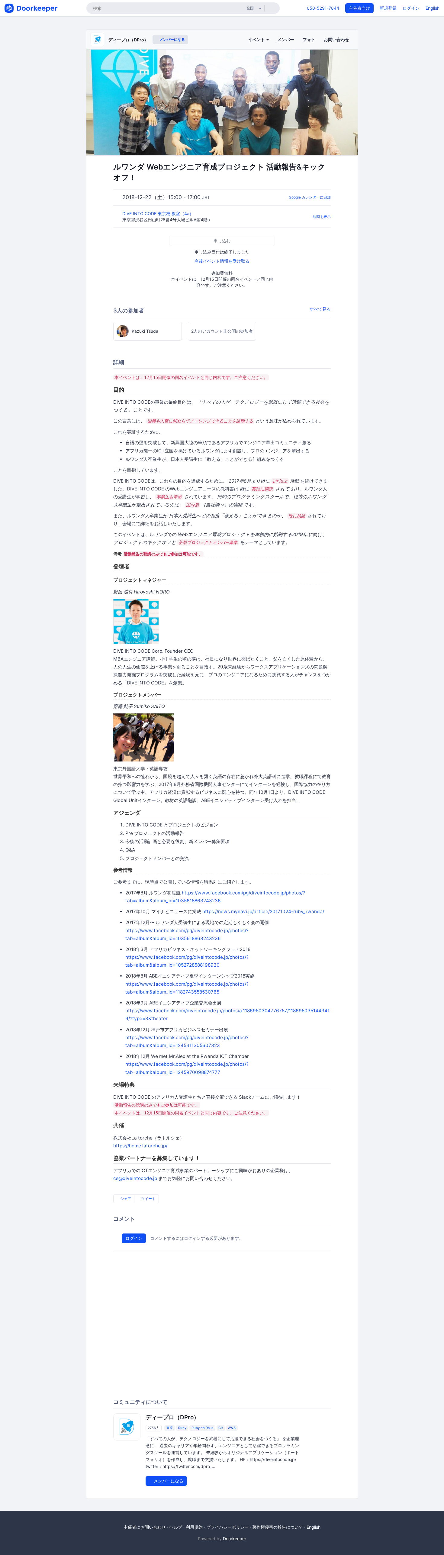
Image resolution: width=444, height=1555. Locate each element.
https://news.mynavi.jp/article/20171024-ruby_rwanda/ (263, 911)
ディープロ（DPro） (128, 39)
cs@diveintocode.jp (135, 1178)
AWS (232, 1428)
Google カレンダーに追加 (310, 197)
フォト (309, 39)
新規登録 (388, 8)
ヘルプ (175, 1527)
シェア (125, 1198)
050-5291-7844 (323, 8)
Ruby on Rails (202, 1428)
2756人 (153, 1428)
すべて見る (320, 309)
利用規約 (194, 1527)
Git (220, 1428)
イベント (257, 39)
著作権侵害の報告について (277, 1527)
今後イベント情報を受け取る (222, 260)
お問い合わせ (336, 39)
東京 (169, 1428)
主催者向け (359, 8)
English (432, 8)
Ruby (182, 1428)
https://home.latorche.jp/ (140, 1146)
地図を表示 (322, 216)
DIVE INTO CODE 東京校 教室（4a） (158, 213)
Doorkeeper (234, 1538)
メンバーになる (172, 39)
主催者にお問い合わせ (145, 1527)
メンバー (285, 39)
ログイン (411, 8)
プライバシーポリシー (227, 1527)
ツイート (148, 1198)
